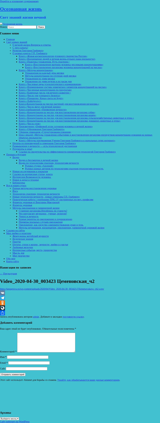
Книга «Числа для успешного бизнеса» (39, 95)
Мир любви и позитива (18, 233)
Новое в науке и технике (25, 180)
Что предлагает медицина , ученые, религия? (43, 213)
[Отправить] (80, 312)
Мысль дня (18, 253)
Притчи (16, 241)
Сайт (2, 368)
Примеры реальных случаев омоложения (40, 222)
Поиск (3, 27)
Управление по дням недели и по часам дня (48, 81)
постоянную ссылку (73, 316)
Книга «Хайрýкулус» (30, 101)
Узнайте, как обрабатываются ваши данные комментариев (88, 380)
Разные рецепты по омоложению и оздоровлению (45, 219)
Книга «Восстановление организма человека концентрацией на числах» (63, 67)
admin (36, 316)
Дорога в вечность (28, 216)
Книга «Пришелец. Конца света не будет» (41, 98)
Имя (3, 357)
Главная (10, 39)
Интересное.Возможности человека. (31, 177)
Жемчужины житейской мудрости (30, 236)
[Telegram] (80, 297)
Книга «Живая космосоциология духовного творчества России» (53, 56)
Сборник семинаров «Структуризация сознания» (45, 132)
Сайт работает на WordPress (15, 421)
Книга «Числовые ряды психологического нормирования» (50, 84)
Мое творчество (21, 255)
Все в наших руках (16, 185)
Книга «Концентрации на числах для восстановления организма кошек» (57, 115)
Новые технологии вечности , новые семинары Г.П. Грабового (46, 196)
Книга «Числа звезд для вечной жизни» (40, 106)
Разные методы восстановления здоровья (34, 188)
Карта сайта (12, 261)
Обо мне (10, 258)
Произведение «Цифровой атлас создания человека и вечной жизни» (56, 126)
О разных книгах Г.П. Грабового (29, 53)
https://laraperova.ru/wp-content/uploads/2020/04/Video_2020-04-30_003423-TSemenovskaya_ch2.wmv (52, 289)
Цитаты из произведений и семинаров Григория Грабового (44, 143)
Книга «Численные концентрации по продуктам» (45, 90)
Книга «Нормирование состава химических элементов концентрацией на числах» (63, 87)
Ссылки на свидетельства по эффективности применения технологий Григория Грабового (67, 151)
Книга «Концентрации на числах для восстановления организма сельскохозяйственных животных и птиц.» (76, 118)
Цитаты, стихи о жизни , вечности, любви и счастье (40, 244)
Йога (15, 191)
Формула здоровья (22, 205)
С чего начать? (20, 47)
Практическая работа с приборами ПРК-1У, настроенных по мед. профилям (52, 199)
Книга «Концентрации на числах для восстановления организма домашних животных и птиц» (69, 120)
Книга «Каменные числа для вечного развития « (45, 92)
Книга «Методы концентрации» (36, 70)
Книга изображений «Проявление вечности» (43, 109)
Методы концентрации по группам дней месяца (50, 76)
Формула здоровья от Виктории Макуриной (36, 202)
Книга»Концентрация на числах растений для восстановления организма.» (59, 104)
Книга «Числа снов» (30, 123)
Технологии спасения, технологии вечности (36, 194)
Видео (15, 157)
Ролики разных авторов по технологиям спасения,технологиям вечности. (64, 168)
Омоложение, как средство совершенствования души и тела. (51, 225)
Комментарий (8, 351)
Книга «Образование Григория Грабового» (42, 129)
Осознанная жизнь (21, 9)
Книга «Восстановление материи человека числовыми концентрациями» (64, 64)
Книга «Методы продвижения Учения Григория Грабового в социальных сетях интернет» (67, 140)
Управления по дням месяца (40, 78)
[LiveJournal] (80, 307)
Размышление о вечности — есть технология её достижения (44, 146)
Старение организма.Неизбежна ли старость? (43, 210)
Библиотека (18, 182)
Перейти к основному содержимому (19, 1)
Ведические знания (22, 239)
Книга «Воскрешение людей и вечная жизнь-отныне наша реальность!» (57, 59)
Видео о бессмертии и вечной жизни (38, 160)
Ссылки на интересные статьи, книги (32, 174)
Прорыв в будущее (16, 154)
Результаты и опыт (22, 149)
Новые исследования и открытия (30, 171)
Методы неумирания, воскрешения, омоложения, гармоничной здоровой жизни (61, 227)
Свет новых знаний (16, 42)
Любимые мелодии (22, 247)
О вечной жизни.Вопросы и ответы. (31, 45)
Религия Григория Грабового (27, 50)
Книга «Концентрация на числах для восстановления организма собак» (57, 112)
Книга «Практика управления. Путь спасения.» (44, 61)
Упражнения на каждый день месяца (44, 73)
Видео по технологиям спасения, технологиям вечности (49, 163)
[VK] (80, 292)
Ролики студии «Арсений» (39, 165)
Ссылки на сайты (15, 230)
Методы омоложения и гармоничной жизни (36, 208)
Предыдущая (8, 273)
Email (4, 362)
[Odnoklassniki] (80, 302)
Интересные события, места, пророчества (34, 250)
